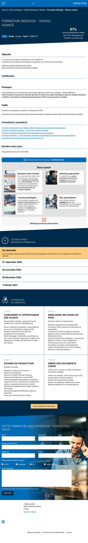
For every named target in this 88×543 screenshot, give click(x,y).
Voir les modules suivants (44, 406)
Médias (42, 10)
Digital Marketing (31, 10)
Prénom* (41, 435)
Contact (69, 532)
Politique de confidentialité (53, 532)
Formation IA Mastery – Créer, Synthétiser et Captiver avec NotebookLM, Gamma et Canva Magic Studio (38, 135)
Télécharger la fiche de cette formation (44, 223)
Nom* (4, 435)
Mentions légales (34, 532)
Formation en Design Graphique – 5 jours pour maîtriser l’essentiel (25, 130)
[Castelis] (81, 533)
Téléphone (5, 452)
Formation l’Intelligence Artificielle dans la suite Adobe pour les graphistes (28, 133)
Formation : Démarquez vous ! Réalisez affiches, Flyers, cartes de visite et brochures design (34, 128)
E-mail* (40, 452)
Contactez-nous (57, 160)
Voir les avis (73, 42)
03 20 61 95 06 (79, 3)
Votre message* (7, 468)
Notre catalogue (15, 10)
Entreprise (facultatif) (9, 443)
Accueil (5, 10)
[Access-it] (10, 511)
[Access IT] (17, 3)
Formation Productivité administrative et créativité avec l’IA (22, 138)
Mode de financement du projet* (13, 460)
